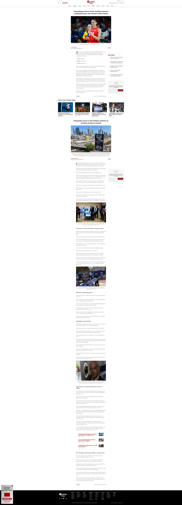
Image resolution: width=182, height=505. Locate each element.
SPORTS (108, 492)
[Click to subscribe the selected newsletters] (120, 90)
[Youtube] (63, 498)
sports (65, 3)
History (103, 493)
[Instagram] (61, 498)
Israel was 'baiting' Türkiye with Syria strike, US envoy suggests (86, 440)
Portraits (103, 498)
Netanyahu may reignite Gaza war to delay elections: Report (87, 446)
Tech (90, 498)
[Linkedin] (66, 498)
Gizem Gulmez (74, 47)
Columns (114, 493)
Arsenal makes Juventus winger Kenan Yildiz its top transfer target (116, 114)
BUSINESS (91, 492)
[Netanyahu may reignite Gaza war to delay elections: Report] (101, 445)
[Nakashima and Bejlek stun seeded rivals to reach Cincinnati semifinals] (65, 107)
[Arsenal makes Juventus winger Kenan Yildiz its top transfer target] (116, 107)
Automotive (91, 499)
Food (96, 498)
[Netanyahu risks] (101, 434)
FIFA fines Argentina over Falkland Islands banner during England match (99, 114)
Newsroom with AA (75, 158)
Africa (84, 493)
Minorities (72, 498)
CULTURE (103, 492)
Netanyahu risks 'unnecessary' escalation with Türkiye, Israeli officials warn (87, 434)
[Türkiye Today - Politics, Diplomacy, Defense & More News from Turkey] (91, 2)
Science (96, 499)
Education (96, 493)
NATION (72, 492)
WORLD (84, 492)
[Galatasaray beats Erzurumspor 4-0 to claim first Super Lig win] (82, 107)
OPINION (114, 492)
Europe (78, 493)
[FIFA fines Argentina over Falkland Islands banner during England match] (99, 107)
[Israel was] (101, 440)
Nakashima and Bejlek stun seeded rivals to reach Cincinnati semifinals (65, 114)
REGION (78, 492)
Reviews (103, 499)
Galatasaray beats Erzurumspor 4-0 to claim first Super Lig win (82, 114)
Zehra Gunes (78, 70)
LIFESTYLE (97, 492)
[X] (59, 498)
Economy (90, 493)
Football (108, 493)
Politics (72, 493)
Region (79, 436)
